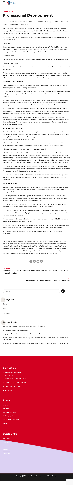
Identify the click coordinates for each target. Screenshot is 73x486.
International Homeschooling (11, 419)
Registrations (6, 442)
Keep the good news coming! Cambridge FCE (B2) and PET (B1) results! (24, 326)
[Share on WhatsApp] (41, 261)
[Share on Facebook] (30, 261)
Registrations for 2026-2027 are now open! (16, 330)
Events (5, 304)
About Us (5, 405)
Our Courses (6, 438)
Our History (6, 408)
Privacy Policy (6, 453)
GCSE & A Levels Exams (9, 412)
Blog (4, 446)
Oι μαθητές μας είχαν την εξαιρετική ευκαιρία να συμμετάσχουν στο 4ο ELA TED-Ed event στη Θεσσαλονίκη (36, 343)
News (4, 308)
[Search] (63, 291)
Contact (5, 423)
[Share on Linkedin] (37, 261)
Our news (5, 449)
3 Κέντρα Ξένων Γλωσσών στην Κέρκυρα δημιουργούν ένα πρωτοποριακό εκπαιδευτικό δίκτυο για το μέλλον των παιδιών (36, 338)
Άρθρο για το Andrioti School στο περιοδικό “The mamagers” (21, 334)
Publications (8, 11)
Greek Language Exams (9, 416)
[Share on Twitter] (34, 261)
